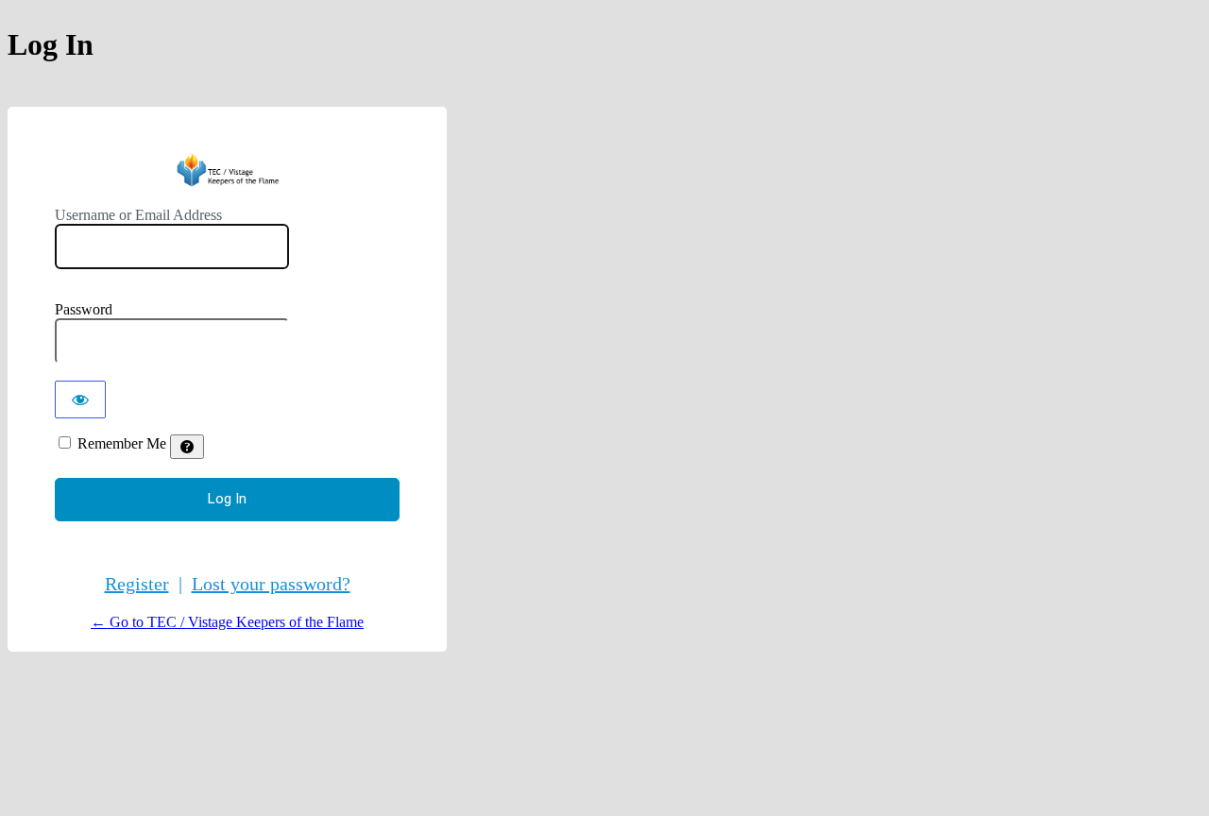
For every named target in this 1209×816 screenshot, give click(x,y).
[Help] (187, 446)
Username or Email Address (138, 215)
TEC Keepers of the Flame (227, 169)
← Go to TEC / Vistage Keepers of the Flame (227, 622)
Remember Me (121, 443)
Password (83, 309)
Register (137, 583)
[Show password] (80, 399)
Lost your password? (271, 583)
